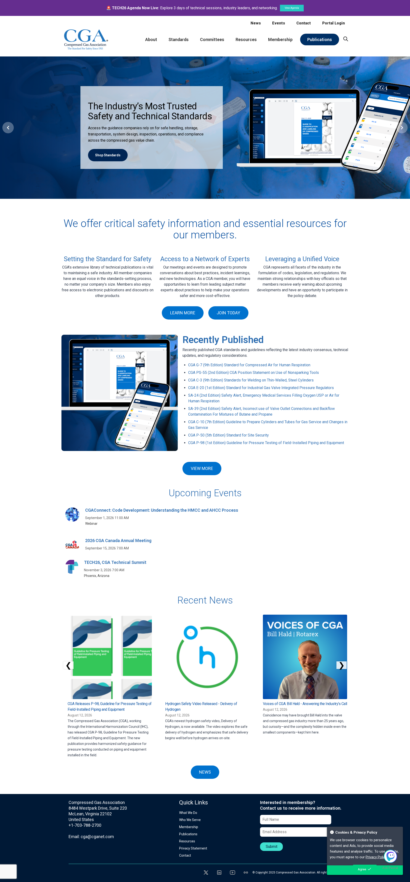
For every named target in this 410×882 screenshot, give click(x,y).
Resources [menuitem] (246, 39)
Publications (188, 834)
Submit (271, 846)
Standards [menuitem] (178, 39)
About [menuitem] (151, 39)
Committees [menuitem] (212, 39)
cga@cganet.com (97, 836)
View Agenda (292, 8)
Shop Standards (108, 155)
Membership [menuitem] (280, 39)
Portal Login (333, 23)
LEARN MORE (182, 312)
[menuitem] (346, 39)
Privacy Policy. (376, 857)
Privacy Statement (193, 848)
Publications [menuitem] (319, 39)
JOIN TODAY (228, 312)
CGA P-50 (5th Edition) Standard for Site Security (228, 435)
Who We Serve (190, 820)
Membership (188, 827)
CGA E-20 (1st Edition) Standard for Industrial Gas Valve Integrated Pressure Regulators (261, 387)
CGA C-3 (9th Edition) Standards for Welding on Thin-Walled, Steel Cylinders (251, 380)
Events (278, 23)
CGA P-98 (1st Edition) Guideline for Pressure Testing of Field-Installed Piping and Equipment (266, 443)
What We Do (188, 813)
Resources (187, 841)
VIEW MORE (202, 468)
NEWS (205, 772)
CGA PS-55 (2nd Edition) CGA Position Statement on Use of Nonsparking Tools (253, 372)
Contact (303, 23)
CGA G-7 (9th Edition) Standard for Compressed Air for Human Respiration (249, 365)
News (256, 23)
